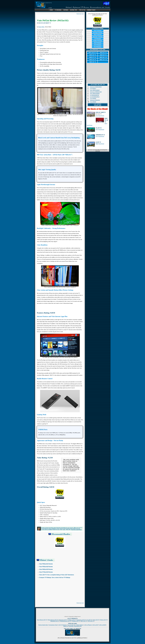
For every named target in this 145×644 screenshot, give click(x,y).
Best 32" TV (92, 54)
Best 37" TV (92, 57)
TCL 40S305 (93, 98)
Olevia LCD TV (103, 619)
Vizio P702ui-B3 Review (46, 572)
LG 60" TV (98, 142)
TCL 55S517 (93, 88)
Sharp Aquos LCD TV (53, 619)
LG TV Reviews (97, 38)
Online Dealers (79, 624)
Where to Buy (91, 10)
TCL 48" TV (99, 127)
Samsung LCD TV (63, 619)
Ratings (65, 10)
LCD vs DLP (95, 624)
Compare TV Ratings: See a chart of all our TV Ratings (54, 577)
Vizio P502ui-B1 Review (46, 564)
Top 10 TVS (82, 10)
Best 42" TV (92, 59)
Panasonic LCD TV (81, 619)
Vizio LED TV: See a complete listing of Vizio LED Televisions (56, 574)
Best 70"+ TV (103, 59)
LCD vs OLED (102, 624)
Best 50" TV (103, 52)
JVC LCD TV (91, 621)
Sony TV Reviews (97, 30)
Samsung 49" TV (100, 134)
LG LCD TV (89, 619)
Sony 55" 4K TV (106, 120)
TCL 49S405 (93, 101)
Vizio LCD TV (96, 619)
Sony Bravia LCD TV (42, 619)
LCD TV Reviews (62, 624)
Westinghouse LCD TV (65, 621)
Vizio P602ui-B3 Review (46, 569)
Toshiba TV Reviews (97, 40)
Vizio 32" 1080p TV (101, 112)
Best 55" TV (103, 54)
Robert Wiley (41, 26)
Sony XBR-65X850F (95, 90)
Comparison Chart (53, 624)
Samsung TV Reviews (97, 32)
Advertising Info (78, 626)
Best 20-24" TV (93, 52)
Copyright (71, 626)
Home (51, 10)
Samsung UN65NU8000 (96, 86)
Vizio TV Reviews (97, 42)
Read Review (101, 115)
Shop (97, 115)
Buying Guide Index (43, 624)
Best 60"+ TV (103, 57)
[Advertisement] (60, 307)
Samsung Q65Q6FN (95, 100)
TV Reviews (58, 10)
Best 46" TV (92, 62)
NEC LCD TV (84, 621)
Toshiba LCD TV (76, 621)
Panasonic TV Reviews (98, 36)
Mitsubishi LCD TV (54, 621)
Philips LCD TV (72, 619)
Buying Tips (73, 10)
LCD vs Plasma (88, 624)
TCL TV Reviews (97, 46)
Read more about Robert (76, 529)
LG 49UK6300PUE (94, 95)
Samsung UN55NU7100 (96, 91)
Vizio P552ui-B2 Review (46, 566)
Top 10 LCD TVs (71, 624)
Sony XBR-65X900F (95, 93)
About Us (65, 626)
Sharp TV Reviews (98, 34)
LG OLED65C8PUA (94, 96)
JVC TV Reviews (97, 44)
